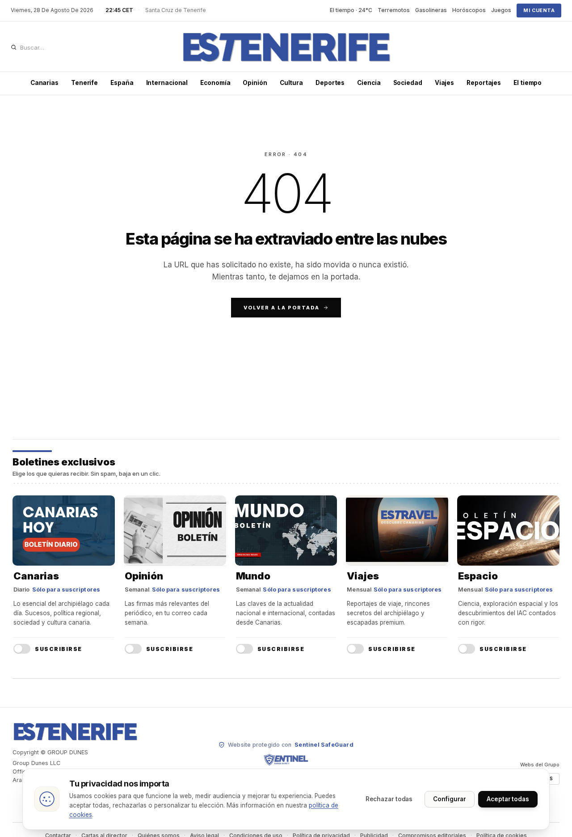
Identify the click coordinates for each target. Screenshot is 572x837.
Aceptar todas (508, 799)
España (121, 82)
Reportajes (484, 82)
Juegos (501, 10)
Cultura (291, 82)
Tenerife (84, 82)
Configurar (449, 799)
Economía (215, 82)
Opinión (255, 82)
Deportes (330, 82)
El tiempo (527, 82)
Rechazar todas (389, 799)
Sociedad (407, 82)
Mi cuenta (539, 10)
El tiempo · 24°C (351, 10)
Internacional (167, 82)
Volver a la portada (282, 307)
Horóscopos (469, 10)
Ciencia (368, 82)
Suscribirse (58, 649)
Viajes (444, 82)
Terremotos (394, 10)
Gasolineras (431, 10)
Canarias (44, 82)
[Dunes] (286, 47)
